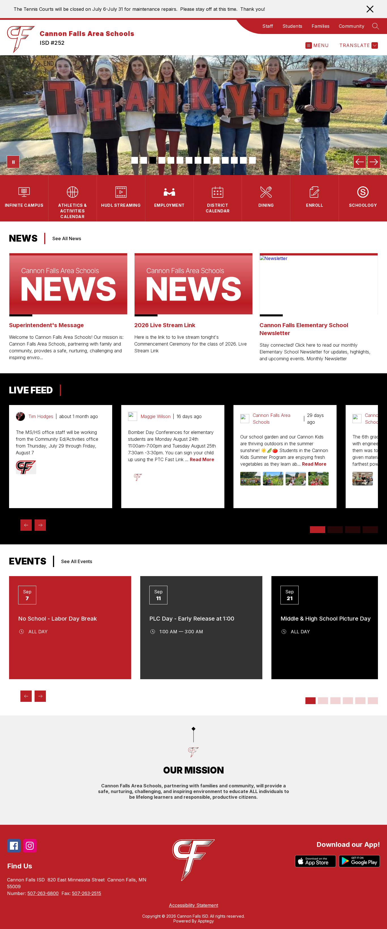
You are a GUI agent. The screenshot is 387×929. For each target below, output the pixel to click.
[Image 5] (170, 160)
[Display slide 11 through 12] (373, 700)
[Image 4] (161, 160)
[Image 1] (134, 160)
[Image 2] (143, 160)
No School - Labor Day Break (57, 618)
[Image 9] (207, 160)
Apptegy (206, 921)
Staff (267, 26)
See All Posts (82, 390)
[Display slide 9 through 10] (360, 700)
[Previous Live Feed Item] (26, 525)
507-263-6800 (43, 893)
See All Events (76, 561)
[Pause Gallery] (13, 161)
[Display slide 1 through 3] (317, 529)
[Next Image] (373, 161)
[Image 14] (252, 160)
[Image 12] (234, 160)
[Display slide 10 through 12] (370, 529)
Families (321, 26)
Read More (202, 459)
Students (292, 26)
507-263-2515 (86, 893)
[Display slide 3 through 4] (323, 700)
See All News (66, 238)
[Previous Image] (359, 161)
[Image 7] (189, 160)
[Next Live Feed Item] (40, 525)
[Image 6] (180, 160)
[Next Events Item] (40, 696)
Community (352, 26)
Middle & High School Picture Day (325, 618)
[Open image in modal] (26, 467)
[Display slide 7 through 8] (348, 700)
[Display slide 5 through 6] (335, 700)
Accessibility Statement (193, 905)
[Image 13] (243, 160)
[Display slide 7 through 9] (352, 529)
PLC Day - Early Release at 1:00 (191, 618)
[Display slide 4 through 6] (335, 529)
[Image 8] (198, 160)
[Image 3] (152, 160)
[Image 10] (216, 160)
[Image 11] (225, 160)
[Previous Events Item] (26, 696)
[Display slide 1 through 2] (310, 700)
